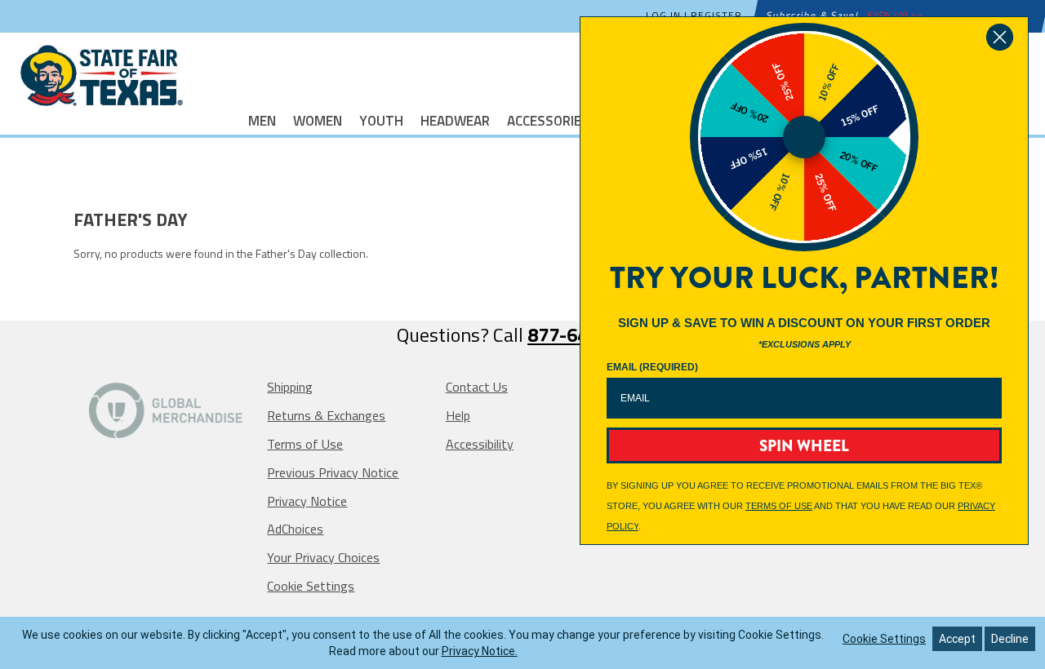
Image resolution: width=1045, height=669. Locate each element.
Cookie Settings (310, 586)
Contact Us (477, 387)
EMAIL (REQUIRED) (652, 367)
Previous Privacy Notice (332, 472)
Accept (957, 638)
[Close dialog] (999, 37)
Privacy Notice (307, 501)
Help (458, 415)
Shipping (290, 387)
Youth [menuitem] (381, 119)
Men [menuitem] (262, 119)
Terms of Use (305, 444)
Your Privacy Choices (323, 557)
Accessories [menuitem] (548, 119)
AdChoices (295, 528)
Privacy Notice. (480, 651)
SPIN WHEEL (804, 446)
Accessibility (480, 444)
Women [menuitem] (317, 119)
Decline (1010, 638)
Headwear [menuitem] (455, 119)
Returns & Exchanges (326, 415)
